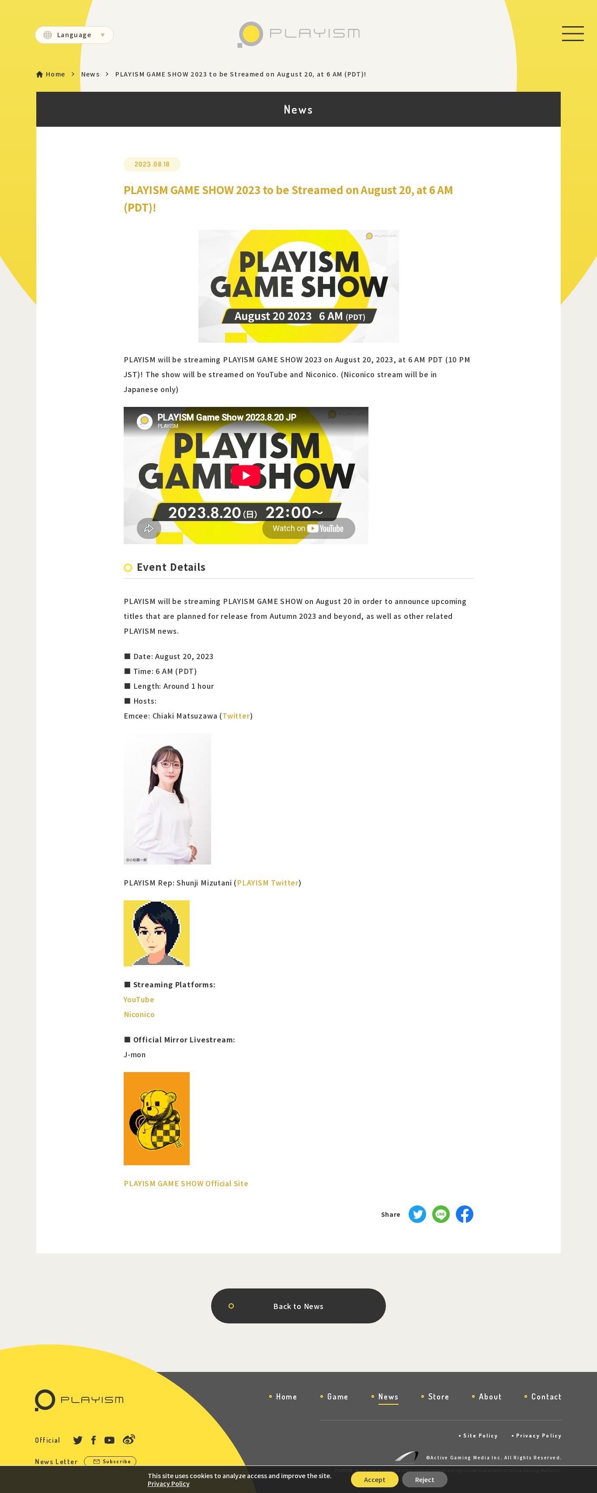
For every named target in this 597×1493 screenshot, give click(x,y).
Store (438, 1396)
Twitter (236, 715)
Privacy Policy (539, 1435)
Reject (424, 1479)
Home (56, 74)
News (90, 74)
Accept (374, 1479)
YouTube (139, 999)
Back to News (298, 1306)
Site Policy (480, 1435)
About (490, 1396)
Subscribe (117, 1461)
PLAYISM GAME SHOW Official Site (186, 1183)
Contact (546, 1396)
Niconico (139, 1014)
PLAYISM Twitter (267, 882)
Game (338, 1396)
